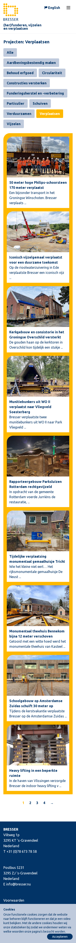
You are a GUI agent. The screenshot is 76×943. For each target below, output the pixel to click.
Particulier (15, 103)
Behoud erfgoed (20, 73)
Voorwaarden (13, 900)
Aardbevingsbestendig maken (31, 63)
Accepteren (60, 936)
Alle (10, 52)
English (54, 8)
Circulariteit (52, 73)
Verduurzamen (19, 114)
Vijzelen (13, 124)
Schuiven (40, 103)
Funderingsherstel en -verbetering (35, 93)
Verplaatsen (50, 114)
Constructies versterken (26, 83)
